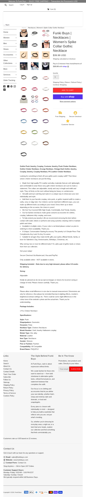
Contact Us (7, 369)
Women (10, 38)
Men (10, 43)
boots (72, 244)
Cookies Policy (8, 396)
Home (24, 28)
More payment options (68, 101)
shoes (78, 244)
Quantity (55, 73)
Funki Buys (18, 492)
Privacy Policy (8, 390)
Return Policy (8, 388)
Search (6, 363)
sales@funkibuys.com (20, 457)
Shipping (56, 59)
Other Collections (10, 62)
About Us (6, 366)
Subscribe (7, 377)
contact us (69, 226)
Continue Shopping (60, 85)
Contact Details (9, 371)
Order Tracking (9, 80)
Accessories (10, 55)
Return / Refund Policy (73, 82)
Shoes (10, 49)
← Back (6, 25)
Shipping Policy (58, 82)
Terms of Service (9, 393)
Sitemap (6, 382)
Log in (22, 4)
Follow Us (7, 380)
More (10, 69)
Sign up (29, 4)
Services (10, 75)
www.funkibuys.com (20, 460)
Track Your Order (9, 374)
